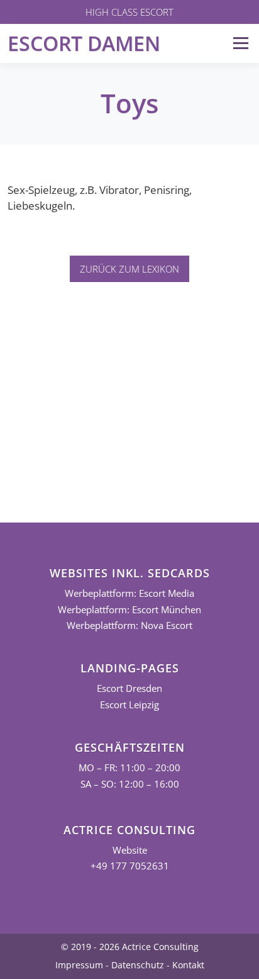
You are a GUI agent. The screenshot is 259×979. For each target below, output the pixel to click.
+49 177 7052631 (130, 866)
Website (130, 850)
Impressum (79, 965)
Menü (240, 43)
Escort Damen (84, 43)
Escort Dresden (129, 688)
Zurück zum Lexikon (129, 269)
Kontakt (188, 965)
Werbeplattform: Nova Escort (129, 625)
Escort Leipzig (129, 705)
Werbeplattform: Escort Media (129, 593)
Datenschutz (137, 965)
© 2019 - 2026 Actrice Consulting (130, 947)
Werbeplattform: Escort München (129, 609)
